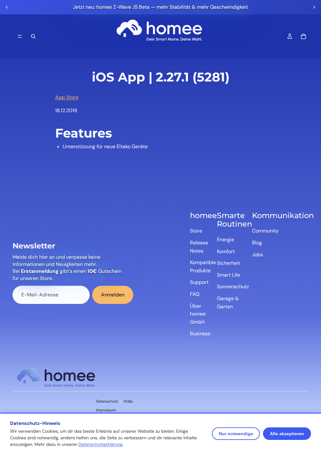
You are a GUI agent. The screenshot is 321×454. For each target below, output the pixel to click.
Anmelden (112, 294)
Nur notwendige (236, 433)
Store (196, 230)
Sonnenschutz (233, 286)
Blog (257, 242)
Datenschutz (107, 401)
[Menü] (20, 36)
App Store (66, 97)
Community (265, 230)
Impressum (106, 410)
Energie (225, 239)
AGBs (128, 401)
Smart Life (228, 275)
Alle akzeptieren (287, 433)
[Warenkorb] (303, 36)
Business (200, 333)
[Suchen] (33, 36)
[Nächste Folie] (314, 7)
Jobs (257, 254)
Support (199, 282)
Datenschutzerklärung (100, 444)
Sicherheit (228, 263)
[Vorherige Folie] (7, 7)
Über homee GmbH (198, 314)
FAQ (194, 294)
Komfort (226, 251)
